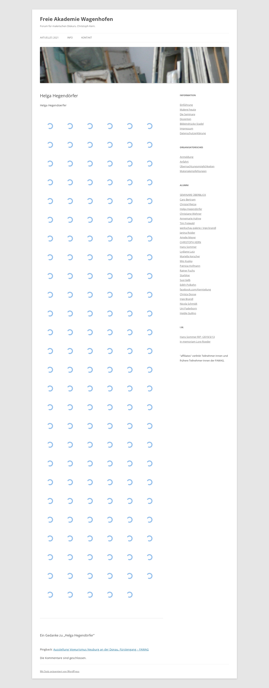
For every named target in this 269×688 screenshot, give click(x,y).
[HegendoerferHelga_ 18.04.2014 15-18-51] (109, 294)
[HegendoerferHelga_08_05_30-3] (89, 557)
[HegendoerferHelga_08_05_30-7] (50, 557)
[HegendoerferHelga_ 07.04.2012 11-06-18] (89, 407)
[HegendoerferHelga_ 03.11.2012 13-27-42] (69, 388)
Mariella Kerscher (190, 256)
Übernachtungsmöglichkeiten (197, 166)
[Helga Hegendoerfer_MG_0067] (50, 426)
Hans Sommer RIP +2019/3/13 (197, 337)
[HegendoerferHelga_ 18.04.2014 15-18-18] (129, 294)
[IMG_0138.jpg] (109, 313)
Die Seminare (187, 114)
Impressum (186, 128)
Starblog (185, 275)
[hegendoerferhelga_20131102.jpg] (69, 313)
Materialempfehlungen (193, 171)
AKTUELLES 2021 (49, 37)
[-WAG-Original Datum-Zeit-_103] (109, 519)
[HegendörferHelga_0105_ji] (129, 501)
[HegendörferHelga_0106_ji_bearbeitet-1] (109, 501)
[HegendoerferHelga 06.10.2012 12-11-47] (89, 351)
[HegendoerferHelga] (69, 594)
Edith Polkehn (188, 284)
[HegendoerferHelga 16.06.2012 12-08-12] (69, 407)
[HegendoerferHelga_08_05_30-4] (69, 557)
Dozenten (185, 119)
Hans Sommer (188, 247)
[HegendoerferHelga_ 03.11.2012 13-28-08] (129, 369)
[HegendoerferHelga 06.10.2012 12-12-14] (50, 351)
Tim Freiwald (187, 223)
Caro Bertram (188, 199)
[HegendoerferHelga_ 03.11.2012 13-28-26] (109, 369)
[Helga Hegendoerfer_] (69, 576)
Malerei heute (188, 109)
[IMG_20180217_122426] (129, 145)
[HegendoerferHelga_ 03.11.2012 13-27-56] (149, 369)
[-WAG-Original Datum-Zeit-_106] (50, 519)
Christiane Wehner (190, 213)
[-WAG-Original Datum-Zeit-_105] (69, 519)
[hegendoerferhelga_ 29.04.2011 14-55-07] (89, 463)
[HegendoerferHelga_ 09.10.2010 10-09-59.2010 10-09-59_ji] (89, 482)
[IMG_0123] (89, 501)
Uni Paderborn (188, 308)
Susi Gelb (185, 280)
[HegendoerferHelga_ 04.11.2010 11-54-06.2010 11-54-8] (149, 463)
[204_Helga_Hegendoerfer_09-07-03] (149, 538)
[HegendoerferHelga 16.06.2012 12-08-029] (149, 388)
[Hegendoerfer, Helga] (50, 126)
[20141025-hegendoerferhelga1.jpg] (109, 276)
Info (70, 37)
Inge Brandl (186, 299)
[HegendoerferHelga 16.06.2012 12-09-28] (109, 388)
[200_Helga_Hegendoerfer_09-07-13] (129, 538)
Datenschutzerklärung (193, 133)
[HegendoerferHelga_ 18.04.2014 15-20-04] (69, 294)
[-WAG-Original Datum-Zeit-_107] (149, 501)
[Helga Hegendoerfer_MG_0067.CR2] (149, 407)
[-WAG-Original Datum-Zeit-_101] (149, 519)
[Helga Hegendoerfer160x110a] (129, 594)
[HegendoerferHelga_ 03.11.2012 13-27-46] (50, 388)
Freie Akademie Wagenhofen (76, 18)
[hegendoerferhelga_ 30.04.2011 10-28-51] (50, 463)
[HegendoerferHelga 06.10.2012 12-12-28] (129, 332)
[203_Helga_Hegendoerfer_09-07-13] (89, 538)
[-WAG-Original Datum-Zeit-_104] (89, 519)
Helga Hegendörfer (191, 209)
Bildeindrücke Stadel (192, 123)
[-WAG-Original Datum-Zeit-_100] (50, 538)
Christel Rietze (188, 204)
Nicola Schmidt (188, 303)
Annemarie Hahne (190, 218)
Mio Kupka (186, 261)
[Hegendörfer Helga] (149, 145)
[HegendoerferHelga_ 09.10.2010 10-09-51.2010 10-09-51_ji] (109, 482)
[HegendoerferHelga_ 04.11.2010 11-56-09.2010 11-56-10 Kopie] (129, 463)
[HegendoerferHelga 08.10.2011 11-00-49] (149, 426)
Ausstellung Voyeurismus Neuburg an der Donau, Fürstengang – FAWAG (101, 649)
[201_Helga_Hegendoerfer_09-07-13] (109, 538)
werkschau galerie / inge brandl (198, 228)
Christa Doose (188, 294)
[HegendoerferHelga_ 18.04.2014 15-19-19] (89, 294)
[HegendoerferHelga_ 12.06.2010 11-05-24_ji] (69, 501)
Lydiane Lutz (187, 251)
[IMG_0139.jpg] (89, 313)
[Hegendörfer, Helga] (50, 145)
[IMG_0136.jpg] (149, 313)
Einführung (186, 105)
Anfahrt (184, 161)
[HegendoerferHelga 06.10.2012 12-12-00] (69, 351)
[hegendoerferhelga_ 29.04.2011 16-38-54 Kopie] (69, 463)
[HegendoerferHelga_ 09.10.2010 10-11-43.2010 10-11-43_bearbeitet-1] (69, 482)
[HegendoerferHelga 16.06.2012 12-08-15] (50, 407)
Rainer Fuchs (187, 270)
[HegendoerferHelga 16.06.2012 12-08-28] (129, 388)
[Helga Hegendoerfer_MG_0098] (109, 407)
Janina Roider (187, 232)
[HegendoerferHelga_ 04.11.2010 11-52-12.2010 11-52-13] (50, 482)
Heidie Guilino (188, 313)
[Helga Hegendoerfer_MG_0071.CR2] (129, 407)
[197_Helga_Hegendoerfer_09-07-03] (69, 538)
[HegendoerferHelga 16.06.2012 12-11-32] (89, 388)
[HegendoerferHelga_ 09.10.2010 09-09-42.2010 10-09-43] (129, 482)
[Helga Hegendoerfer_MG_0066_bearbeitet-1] (69, 426)
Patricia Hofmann (190, 266)
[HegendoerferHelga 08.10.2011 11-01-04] (109, 426)
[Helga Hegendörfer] (89, 163)
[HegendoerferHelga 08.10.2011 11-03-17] (89, 426)
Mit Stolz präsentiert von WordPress (59, 671)
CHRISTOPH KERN (190, 242)
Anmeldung (186, 157)
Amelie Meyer (188, 237)
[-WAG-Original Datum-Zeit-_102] (129, 519)
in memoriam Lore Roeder (195, 341)
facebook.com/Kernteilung (195, 289)
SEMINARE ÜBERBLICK (193, 195)
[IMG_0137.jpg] (129, 313)
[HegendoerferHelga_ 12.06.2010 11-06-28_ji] (149, 482)
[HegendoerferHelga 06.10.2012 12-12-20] (149, 332)
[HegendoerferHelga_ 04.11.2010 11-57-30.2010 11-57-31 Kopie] (109, 463)
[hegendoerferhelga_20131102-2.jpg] (50, 313)
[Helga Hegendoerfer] (89, 201)
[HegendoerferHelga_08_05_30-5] (109, 557)
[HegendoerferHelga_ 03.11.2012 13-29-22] (89, 369)
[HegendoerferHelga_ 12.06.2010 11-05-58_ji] (50, 501)
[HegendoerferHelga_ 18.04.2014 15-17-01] (149, 294)
